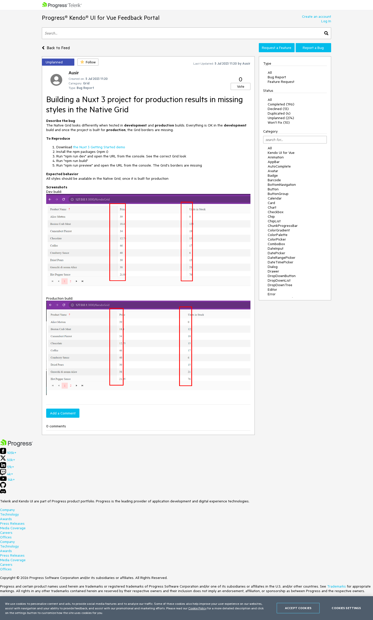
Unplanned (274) (281, 118)
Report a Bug (313, 47)
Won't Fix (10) (279, 122)
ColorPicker (277, 239)
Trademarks (336, 586)
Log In (326, 21)
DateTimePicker (280, 262)
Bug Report (277, 77)
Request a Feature (276, 47)
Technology (9, 514)
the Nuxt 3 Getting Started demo (99, 147)
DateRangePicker (281, 257)
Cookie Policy (197, 608)
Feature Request (281, 81)
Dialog (273, 266)
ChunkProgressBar (283, 225)
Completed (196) (281, 104)
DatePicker (276, 253)
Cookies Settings (346, 608)
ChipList (274, 221)
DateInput (275, 248)
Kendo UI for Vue (281, 152)
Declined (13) (278, 108)
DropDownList (279, 280)
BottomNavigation (282, 184)
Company (7, 509)
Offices (6, 537)
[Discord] (3, 492)
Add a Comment (63, 413)
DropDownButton (282, 275)
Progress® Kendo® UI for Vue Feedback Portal (101, 17)
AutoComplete (279, 166)
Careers (6, 532)
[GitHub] (3, 486)
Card (271, 202)
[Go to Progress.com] (16, 445)
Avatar (273, 171)
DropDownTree (280, 285)
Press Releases (12, 523)
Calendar (275, 198)
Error (272, 294)
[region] (186, 608)
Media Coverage (13, 528)
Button (273, 189)
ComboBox (276, 244)
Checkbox (275, 212)
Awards (6, 519)
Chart (272, 207)
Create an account (316, 16)
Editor (272, 289)
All (270, 72)
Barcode (274, 180)
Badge (273, 175)
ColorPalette (277, 234)
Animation (276, 157)
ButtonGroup (278, 193)
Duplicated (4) (279, 113)
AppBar (274, 161)
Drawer (273, 271)
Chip (271, 216)
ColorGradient (279, 230)
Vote (240, 86)
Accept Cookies (298, 608)
